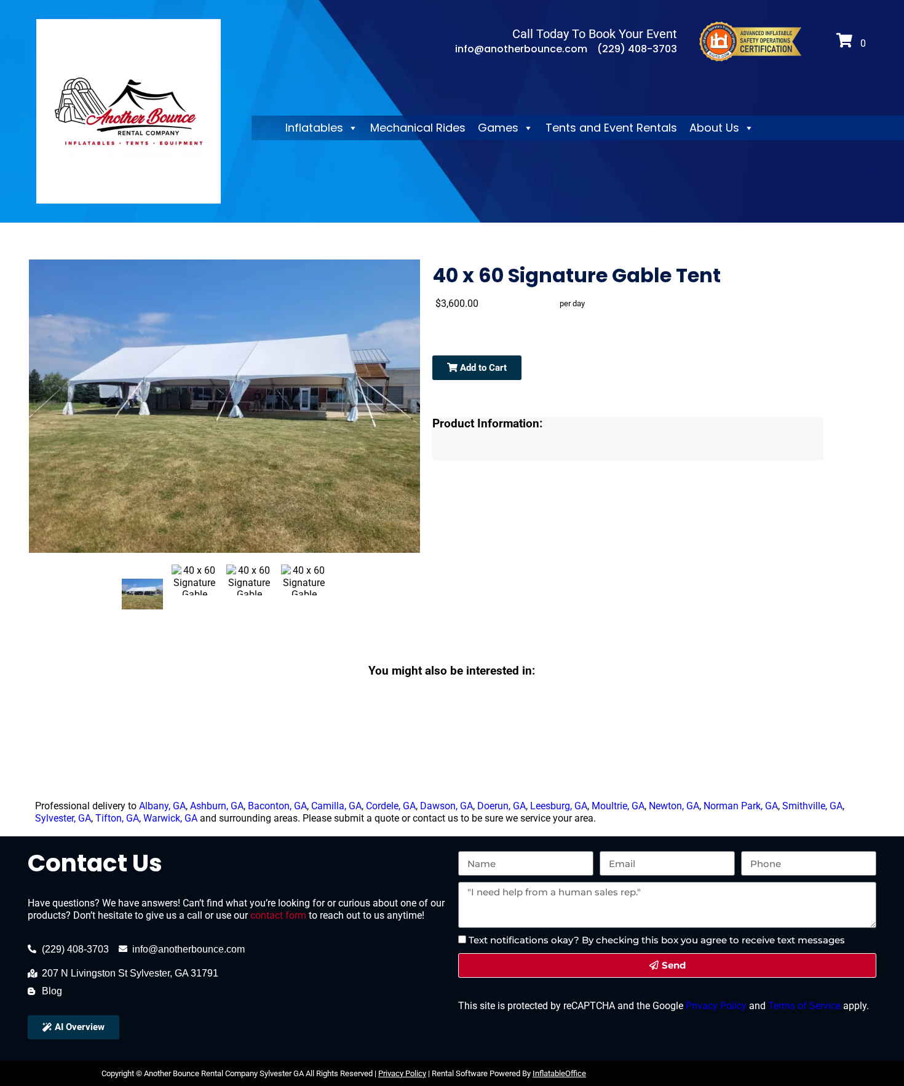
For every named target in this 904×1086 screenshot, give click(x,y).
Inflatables (314, 127)
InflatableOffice (559, 1073)
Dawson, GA (446, 806)
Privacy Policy (715, 1006)
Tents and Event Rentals (611, 127)
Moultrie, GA (618, 806)
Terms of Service (803, 1006)
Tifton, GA (117, 818)
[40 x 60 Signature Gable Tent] (142, 594)
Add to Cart (482, 367)
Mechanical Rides (418, 127)
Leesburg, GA (558, 806)
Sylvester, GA (63, 818)
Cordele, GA (391, 806)
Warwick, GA (170, 818)
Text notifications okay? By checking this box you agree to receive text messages (657, 940)
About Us (714, 127)
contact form (278, 915)
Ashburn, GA (217, 806)
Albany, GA (162, 806)
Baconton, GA (277, 806)
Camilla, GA (336, 806)
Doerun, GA (501, 806)
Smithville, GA (812, 806)
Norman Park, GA (741, 806)
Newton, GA (674, 806)
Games (498, 127)
